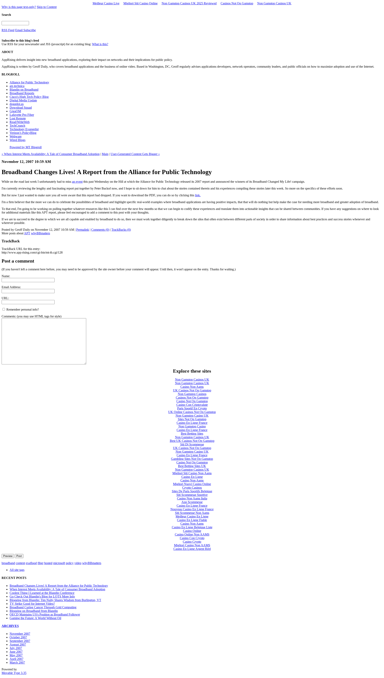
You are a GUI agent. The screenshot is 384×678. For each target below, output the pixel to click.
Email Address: (11, 287)
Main (105, 154)
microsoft (59, 563)
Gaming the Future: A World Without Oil (35, 618)
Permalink (82, 229)
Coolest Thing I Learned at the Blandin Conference (42, 593)
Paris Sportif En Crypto (192, 408)
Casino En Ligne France (192, 422)
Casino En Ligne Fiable (192, 520)
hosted (48, 563)
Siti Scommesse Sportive (192, 494)
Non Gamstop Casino (192, 426)
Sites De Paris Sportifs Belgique (192, 491)
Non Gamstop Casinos (192, 394)
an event (77, 181)
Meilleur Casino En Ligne (192, 516)
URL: (5, 298)
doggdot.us (17, 104)
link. (198, 195)
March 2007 (17, 662)
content (20, 563)
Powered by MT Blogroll (26, 147)
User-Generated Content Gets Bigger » (135, 154)
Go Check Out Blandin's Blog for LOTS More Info (42, 596)
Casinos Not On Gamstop (237, 3)
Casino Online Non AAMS (192, 534)
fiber (40, 563)
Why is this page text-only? (19, 7)
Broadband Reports (22, 93)
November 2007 (20, 633)
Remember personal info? (22, 309)
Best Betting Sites (192, 433)
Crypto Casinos (192, 487)
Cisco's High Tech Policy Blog (29, 96)
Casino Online (192, 531)
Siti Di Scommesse (192, 444)
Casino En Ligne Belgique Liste (192, 527)
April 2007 (16, 659)
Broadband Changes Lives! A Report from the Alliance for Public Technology (59, 585)
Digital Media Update (23, 100)
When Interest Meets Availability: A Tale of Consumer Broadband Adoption (57, 589)
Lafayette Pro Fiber (22, 114)
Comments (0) (100, 229)
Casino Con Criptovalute (192, 404)
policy (70, 563)
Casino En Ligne (192, 476)
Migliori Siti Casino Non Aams (192, 473)
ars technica (17, 86)
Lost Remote (18, 118)
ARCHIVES (10, 626)
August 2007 (18, 644)
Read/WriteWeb (20, 122)
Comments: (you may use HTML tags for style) (31, 316)
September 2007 (20, 641)
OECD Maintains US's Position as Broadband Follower (45, 614)
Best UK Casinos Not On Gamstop (192, 440)
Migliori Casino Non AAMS (192, 545)
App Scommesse (192, 502)
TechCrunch (17, 125)
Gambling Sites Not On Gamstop (192, 458)
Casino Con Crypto (192, 538)
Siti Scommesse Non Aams (192, 513)
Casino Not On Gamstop (192, 401)
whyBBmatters (40, 233)
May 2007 (16, 655)
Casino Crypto (192, 541)
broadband (8, 563)
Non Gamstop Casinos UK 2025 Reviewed (189, 3)
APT (27, 233)
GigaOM (15, 111)
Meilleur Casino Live (106, 3)
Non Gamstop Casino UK (192, 415)
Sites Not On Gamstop (192, 419)
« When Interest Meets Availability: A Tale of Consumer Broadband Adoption (51, 154)
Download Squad (21, 107)
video (77, 563)
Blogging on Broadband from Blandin (34, 611)
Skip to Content (47, 7)
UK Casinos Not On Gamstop (192, 390)
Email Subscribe (25, 30)
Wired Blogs (17, 140)
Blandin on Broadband (24, 89)
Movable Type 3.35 (14, 673)
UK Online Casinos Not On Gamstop (192, 412)
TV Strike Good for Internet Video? (32, 603)
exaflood (31, 563)
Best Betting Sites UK (192, 466)
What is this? (100, 44)
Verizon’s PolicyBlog (23, 132)
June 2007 (16, 651)
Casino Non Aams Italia (192, 498)
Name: (6, 276)
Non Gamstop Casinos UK (274, 3)
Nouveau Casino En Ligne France (192, 509)
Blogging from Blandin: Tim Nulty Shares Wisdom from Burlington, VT (55, 600)
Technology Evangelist (24, 129)
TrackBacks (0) (121, 229)
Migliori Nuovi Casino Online (192, 484)
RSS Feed (8, 30)
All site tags (17, 570)
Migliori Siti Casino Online (140, 3)
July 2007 (16, 648)
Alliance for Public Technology (29, 82)
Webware (16, 136)
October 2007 (18, 637)
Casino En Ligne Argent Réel (192, 549)
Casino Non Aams (192, 386)
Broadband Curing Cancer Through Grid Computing (43, 607)
